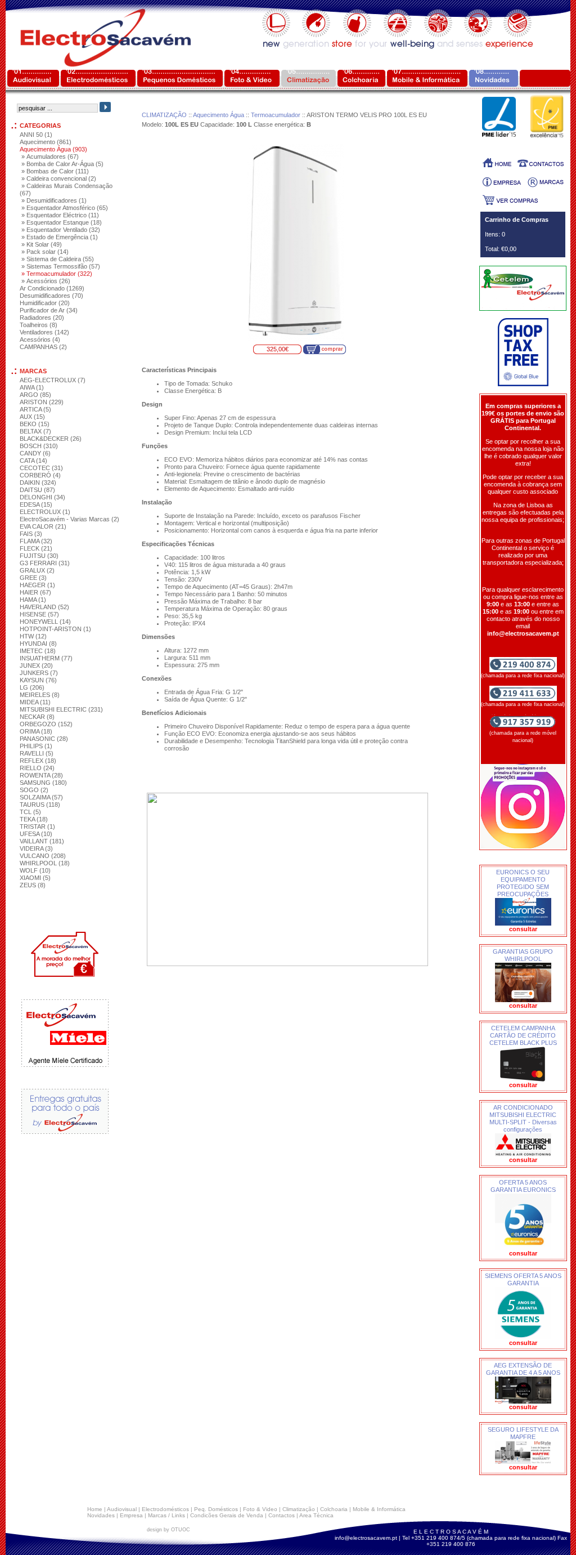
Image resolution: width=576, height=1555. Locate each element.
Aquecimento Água (218, 114)
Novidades (101, 1515)
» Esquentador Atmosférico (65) (64, 207)
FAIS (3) (31, 533)
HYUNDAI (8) (38, 643)
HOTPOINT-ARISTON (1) (55, 628)
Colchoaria (334, 1509)
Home (94, 1509)
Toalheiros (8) (38, 324)
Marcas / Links (166, 1515)
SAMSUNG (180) (43, 782)
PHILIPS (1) (36, 746)
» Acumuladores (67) (50, 156)
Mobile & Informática (379, 1509)
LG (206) (32, 687)
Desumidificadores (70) (51, 295)
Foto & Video (260, 1509)
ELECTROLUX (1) (45, 511)
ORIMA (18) (36, 731)
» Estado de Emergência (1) (59, 237)
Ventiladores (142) (44, 332)
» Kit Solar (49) (41, 244)
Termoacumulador (275, 114)
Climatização (298, 1509)
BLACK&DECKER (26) (51, 438)
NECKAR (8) (37, 716)
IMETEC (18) (38, 650)
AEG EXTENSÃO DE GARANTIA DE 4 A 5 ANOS (523, 1369)
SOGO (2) (34, 790)
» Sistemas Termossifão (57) (60, 266)
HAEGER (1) (37, 585)
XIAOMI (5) (35, 877)
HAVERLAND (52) (44, 607)
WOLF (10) (35, 870)
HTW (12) (33, 636)
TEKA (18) (34, 819)
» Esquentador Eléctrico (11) (60, 215)
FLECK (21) (36, 548)
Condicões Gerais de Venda (226, 1515)
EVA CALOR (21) (43, 526)
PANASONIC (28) (44, 738)
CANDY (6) (35, 453)
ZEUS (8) (33, 885)
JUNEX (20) (36, 665)
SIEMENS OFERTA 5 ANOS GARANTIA (523, 1279)
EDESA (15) (36, 504)
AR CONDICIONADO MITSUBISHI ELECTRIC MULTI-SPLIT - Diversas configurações (523, 1118)
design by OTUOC (168, 1529)
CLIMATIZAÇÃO (164, 114)
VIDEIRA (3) (36, 848)
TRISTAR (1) (37, 826)
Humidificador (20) (45, 303)
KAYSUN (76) (38, 680)
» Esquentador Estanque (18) (61, 222)
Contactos (281, 1515)
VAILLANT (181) (42, 841)
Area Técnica (316, 1515)
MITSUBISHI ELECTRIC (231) (61, 709)
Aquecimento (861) (45, 141)
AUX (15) (32, 416)
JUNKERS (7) (39, 672)
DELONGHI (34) (42, 497)
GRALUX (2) (37, 570)
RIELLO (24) (37, 768)
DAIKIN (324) (38, 482)
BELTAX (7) (35, 431)
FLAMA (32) (36, 541)
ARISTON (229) (42, 402)
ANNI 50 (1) (36, 134)
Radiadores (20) (42, 317)
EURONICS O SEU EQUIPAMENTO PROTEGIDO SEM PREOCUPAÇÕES (523, 883)
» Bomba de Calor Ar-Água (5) (62, 163)
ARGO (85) (35, 394)
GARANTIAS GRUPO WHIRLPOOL (523, 955)
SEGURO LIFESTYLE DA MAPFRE (523, 1433)
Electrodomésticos (165, 1509)
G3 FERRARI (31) (45, 563)
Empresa (131, 1515)
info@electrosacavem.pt (366, 1538)
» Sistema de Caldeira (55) (57, 259)
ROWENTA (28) (41, 775)
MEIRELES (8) (40, 694)
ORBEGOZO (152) (46, 724)
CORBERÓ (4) (40, 475)
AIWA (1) (32, 387)
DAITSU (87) (37, 489)
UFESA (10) (36, 833)
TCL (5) (30, 811)
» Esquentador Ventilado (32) (60, 229)
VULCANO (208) (43, 855)
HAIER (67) (35, 592)
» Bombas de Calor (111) (55, 171)
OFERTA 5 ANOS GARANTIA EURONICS (523, 1186)
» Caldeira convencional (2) (58, 178)
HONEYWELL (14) (45, 621)
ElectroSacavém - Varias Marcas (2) (69, 519)
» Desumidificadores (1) (54, 200)
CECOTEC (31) (41, 467)
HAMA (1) (33, 599)
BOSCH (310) (39, 446)
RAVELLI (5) (36, 753)
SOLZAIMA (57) (41, 797)
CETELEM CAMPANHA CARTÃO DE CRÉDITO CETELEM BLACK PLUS (523, 1035)
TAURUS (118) (40, 804)
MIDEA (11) (35, 702)
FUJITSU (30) (39, 555)
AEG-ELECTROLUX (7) (53, 380)
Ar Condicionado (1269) (52, 288)
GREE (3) (33, 577)
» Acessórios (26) (45, 281)
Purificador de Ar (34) (49, 310)
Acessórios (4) (40, 339)
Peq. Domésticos (216, 1509)
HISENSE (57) (39, 614)
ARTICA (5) (35, 409)
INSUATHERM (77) (46, 658)
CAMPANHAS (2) (43, 346)
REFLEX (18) (38, 760)
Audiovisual (122, 1509)
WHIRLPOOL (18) (45, 863)
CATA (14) (33, 460)
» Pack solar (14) (45, 251)
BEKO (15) (35, 424)
